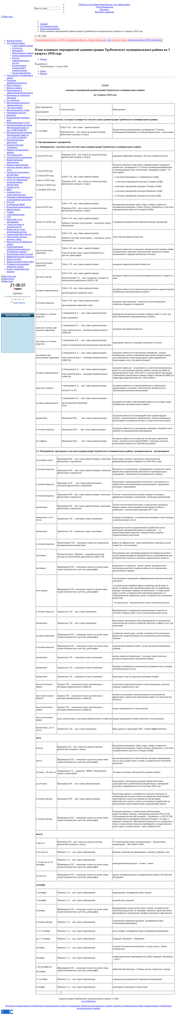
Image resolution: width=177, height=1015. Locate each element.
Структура (17, 48)
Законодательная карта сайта (20, 261)
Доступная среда (14, 155)
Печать (43, 59)
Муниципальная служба (18, 110)
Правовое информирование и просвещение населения (20, 198)
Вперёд (43, 73)
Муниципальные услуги (18, 122)
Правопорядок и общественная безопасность (20, 91)
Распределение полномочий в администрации (19, 68)
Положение (17, 50)
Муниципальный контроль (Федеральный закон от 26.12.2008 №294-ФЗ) (19, 127)
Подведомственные (21, 73)
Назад (43, 71)
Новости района (14, 88)
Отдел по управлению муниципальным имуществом (17, 182)
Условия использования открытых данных (18, 265)
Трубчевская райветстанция (20, 254)
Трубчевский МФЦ (16, 204)
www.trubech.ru (88, 1001)
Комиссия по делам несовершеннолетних (17, 230)
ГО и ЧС (11, 202)
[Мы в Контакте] (8, 276)
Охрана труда (13, 187)
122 (104, 39)
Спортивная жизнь (15, 214)
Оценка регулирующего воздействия (18, 173)
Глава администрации (22, 45)
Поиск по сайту (14, 259)
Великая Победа (14, 40)
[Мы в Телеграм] (7, 281)
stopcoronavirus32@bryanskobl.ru (145, 39)
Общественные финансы (18, 177)
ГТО (9, 217)
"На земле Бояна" (15, 107)
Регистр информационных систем (20, 60)
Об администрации (16, 43)
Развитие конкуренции (17, 165)
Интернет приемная (104, 12)
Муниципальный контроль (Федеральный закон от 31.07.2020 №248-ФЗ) (19, 135)
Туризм (10, 212)
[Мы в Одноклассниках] (7, 279)
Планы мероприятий (22, 55)
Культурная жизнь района (19, 207)
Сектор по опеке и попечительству (15, 225)
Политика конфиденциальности (17, 81)
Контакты (104, 9)
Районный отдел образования (14, 220)
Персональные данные (23, 53)
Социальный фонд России (19, 234)
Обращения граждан (16, 112)
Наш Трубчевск (14, 85)
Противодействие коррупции (15, 141)
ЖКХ (9, 189)
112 (109, 39)
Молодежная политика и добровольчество (18, 104)
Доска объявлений (104, 7)
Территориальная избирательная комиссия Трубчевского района (18, 249)
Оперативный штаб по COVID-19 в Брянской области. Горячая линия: (68, 40)
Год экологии (13, 100)
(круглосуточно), (119, 40)
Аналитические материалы (19, 157)
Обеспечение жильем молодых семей (17, 238)
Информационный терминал (20, 256)
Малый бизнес (13, 209)
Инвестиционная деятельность (15, 161)
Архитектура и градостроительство (16, 193)
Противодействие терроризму (15, 146)
